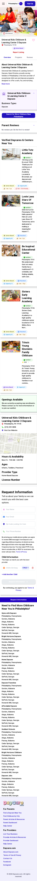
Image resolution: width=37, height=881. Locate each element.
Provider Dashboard (10, 840)
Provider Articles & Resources (14, 837)
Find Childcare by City (11, 816)
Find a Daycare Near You (12, 813)
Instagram (7, 865)
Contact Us (7, 858)
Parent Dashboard (10, 823)
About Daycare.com (10, 852)
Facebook (7, 862)
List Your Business (10, 834)
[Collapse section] (33, 93)
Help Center (7, 826)
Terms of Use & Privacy (12, 855)
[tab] (7, 57)
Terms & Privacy (21, 552)
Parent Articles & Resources (14, 819)
